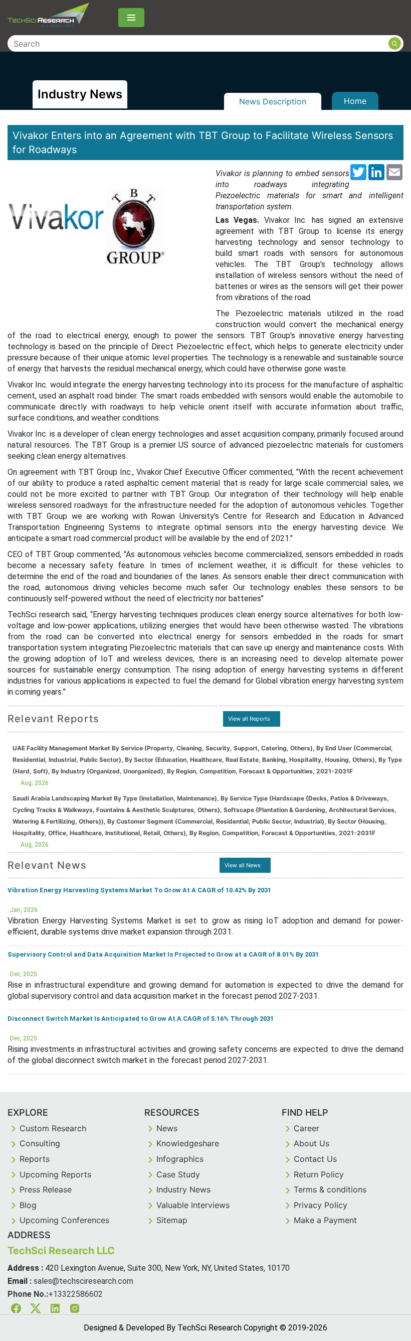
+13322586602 (75, 1294)
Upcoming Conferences (64, 1220)
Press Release (46, 1189)
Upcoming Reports (55, 1174)
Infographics (179, 1159)
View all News (243, 865)
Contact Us (315, 1159)
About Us (311, 1143)
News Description (272, 101)
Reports (35, 1159)
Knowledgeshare (187, 1143)
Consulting (40, 1143)
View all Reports (249, 718)
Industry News (183, 1189)
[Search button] (394, 43)
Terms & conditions (330, 1189)
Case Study (178, 1174)
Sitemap (171, 1220)
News (166, 1128)
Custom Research (53, 1128)
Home (355, 101)
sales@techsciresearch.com (83, 1281)
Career (306, 1128)
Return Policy (319, 1174)
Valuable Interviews (193, 1205)
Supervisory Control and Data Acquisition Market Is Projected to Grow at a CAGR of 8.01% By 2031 (163, 954)
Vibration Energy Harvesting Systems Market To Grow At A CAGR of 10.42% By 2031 (139, 890)
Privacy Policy (320, 1205)
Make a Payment (325, 1220)
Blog (28, 1205)
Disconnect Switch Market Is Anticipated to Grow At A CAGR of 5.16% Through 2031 (141, 1018)
